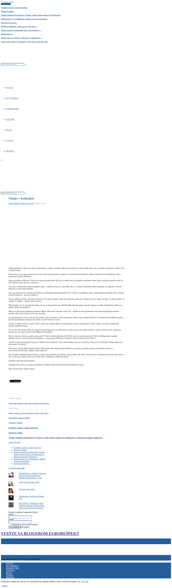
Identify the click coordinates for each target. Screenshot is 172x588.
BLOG (9, 130)
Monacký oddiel (7, 11)
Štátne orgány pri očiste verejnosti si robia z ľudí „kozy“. (29, 413)
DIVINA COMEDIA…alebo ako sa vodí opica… (19, 27)
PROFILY (10, 151)
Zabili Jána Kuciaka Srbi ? (29, 482)
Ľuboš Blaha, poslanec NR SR (21, 203)
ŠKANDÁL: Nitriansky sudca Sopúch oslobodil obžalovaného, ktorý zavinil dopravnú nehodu (32, 505)
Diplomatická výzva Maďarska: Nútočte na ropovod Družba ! (24, 19)
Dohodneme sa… (7, 34)
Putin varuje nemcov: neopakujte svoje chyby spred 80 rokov (24, 42)
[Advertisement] (54, 391)
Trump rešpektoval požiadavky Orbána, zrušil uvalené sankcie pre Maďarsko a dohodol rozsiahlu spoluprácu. (56, 438)
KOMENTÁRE (12, 109)
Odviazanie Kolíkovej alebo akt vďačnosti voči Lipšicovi (29, 403)
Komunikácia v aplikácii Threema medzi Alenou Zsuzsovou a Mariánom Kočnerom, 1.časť (32, 475)
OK (79, 581)
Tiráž (3, 545)
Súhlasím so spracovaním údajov (24, 524)
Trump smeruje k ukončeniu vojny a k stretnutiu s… (21, 30)
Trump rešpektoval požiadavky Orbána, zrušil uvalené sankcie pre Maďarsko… (31, 15)
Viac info (84, 581)
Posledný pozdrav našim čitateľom (14, 8)
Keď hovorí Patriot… (9, 23)
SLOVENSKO (12, 98)
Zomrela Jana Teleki (27, 489)
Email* (11, 519)
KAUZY (9, 88)
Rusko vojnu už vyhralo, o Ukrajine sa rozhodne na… (21, 38)
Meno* (11, 514)
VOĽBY (9, 140)
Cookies (13, 545)
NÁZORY (10, 119)
